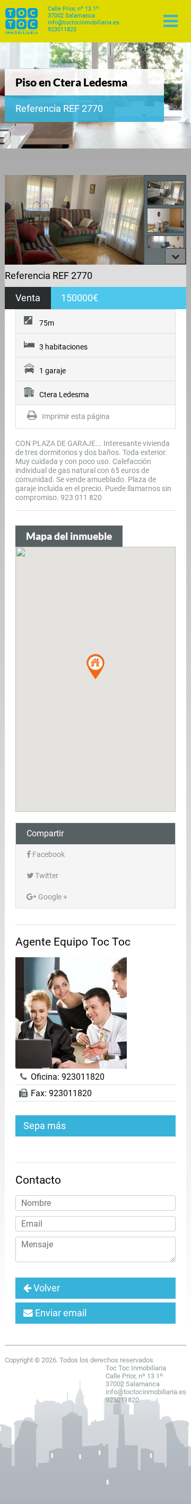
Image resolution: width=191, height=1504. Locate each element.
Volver (45, 1288)
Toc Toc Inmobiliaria (21, 21)
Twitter (45, 875)
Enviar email (59, 1313)
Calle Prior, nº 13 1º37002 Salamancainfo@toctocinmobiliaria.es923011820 (83, 19)
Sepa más (44, 1126)
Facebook (48, 854)
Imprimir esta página (75, 416)
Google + (52, 897)
